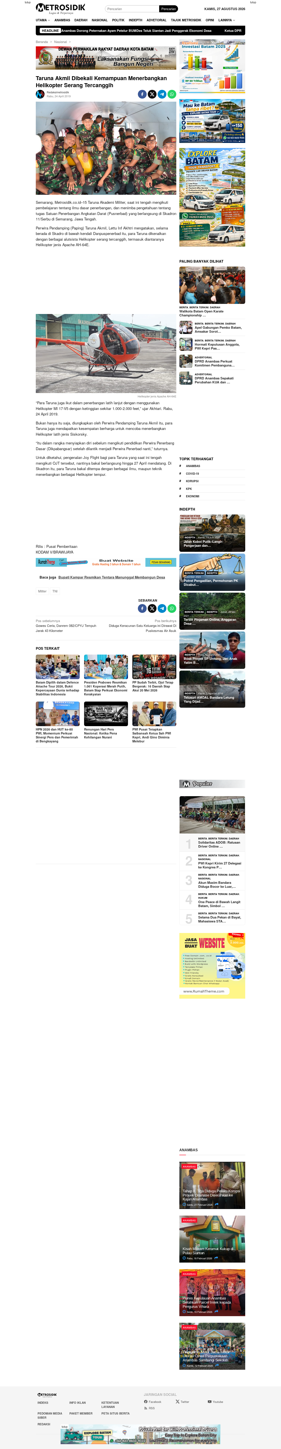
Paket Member (80, 1413)
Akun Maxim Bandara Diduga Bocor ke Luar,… (217, 884)
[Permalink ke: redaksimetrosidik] (40, 93)
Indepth (190, 537)
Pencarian (168, 8)
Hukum (202, 897)
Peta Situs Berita (115, 1413)
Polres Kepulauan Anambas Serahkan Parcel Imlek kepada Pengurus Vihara (207, 1302)
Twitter (185, 1402)
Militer (42, 591)
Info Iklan (77, 1402)
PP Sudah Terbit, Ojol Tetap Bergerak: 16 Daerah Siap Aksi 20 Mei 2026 (152, 686)
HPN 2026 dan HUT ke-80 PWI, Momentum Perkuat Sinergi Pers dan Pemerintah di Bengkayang (57, 735)
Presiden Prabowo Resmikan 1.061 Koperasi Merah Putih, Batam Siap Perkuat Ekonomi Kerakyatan (105, 688)
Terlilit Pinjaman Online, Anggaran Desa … (210, 621)
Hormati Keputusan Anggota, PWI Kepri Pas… (217, 346)
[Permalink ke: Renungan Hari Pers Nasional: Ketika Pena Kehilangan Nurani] (106, 714)
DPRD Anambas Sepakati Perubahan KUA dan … (214, 380)
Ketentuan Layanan (110, 1404)
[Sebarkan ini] (142, 94)
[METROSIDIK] (60, 8)
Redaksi (44, 1424)
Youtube (218, 1402)
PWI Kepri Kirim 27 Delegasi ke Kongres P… (219, 865)
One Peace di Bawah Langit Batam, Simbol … (219, 904)
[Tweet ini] (152, 94)
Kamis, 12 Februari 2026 (199, 1365)
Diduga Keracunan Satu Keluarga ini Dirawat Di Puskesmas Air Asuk (142, 625)
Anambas (193, 466)
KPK (189, 489)
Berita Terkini (199, 307)
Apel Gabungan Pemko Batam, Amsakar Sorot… (218, 329)
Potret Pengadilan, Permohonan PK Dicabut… (211, 582)
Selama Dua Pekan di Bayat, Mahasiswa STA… (219, 919)
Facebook (155, 1402)
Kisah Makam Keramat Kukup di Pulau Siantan (208, 1251)
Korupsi (192, 481)
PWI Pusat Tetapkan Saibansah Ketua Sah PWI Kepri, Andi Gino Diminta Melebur (151, 735)
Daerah (215, 307)
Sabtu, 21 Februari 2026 (199, 1204)
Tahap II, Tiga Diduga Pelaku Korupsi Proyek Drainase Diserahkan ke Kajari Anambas (211, 1195)
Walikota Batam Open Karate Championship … (201, 313)
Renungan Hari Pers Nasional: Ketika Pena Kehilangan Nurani (100, 733)
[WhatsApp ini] (172, 94)
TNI (55, 591)
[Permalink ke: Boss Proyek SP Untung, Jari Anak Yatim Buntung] (212, 650)
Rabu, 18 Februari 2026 (199, 1258)
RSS (152, 1408)
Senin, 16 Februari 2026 (199, 1312)
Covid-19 (192, 473)
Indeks (43, 1402)
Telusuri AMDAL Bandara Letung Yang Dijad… (209, 699)
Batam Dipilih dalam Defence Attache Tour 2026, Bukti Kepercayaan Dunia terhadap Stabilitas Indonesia (57, 688)
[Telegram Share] (162, 94)
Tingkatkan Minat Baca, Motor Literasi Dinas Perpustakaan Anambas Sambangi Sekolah (206, 1356)
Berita (183, 307)
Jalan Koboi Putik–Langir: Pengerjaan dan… (203, 543)
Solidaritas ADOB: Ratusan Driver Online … (219, 844)
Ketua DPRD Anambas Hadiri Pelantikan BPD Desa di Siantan (201, 30)
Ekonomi (192, 496)
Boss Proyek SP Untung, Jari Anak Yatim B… (210, 660)
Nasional (204, 859)
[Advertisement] (265, 66)
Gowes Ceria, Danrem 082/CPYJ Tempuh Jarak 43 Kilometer (66, 625)
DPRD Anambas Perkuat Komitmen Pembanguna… (215, 363)
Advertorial (203, 357)
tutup (28, 2)
